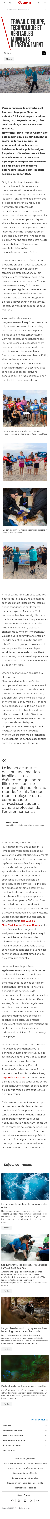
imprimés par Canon (14, 1077)
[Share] (44, 53)
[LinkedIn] (25, 1501)
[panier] (4, 3)
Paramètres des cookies (25, 1488)
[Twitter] (31, 1501)
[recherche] (10, 3)
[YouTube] (38, 1501)
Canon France (24, 1495)
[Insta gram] (19, 1501)
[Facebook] (12, 1501)
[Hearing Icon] (39, 3)
